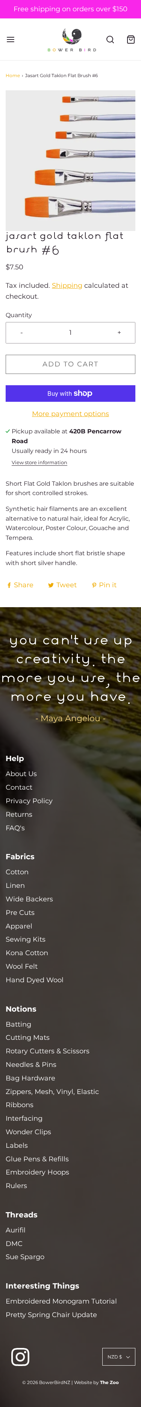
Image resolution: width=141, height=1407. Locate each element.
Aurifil (16, 1230)
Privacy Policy (29, 801)
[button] (70, 160)
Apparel (19, 926)
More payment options (70, 414)
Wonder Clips (28, 1132)
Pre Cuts (20, 913)
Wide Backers (29, 899)
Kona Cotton (27, 953)
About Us (21, 774)
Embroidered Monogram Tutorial (61, 1301)
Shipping (67, 285)
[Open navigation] (10, 39)
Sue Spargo (25, 1257)
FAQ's (15, 828)
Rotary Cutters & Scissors (47, 1051)
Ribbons (19, 1105)
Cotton (17, 872)
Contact (19, 787)
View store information (39, 462)
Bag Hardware (30, 1078)
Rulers (16, 1186)
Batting (18, 1024)
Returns (19, 814)
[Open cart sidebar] (130, 39)
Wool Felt (22, 966)
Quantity (19, 315)
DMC (14, 1244)
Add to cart (70, 364)
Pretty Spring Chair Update (51, 1315)
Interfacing (24, 1118)
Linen (15, 885)
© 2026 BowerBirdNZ (46, 1382)
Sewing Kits (25, 939)
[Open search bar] (110, 39)
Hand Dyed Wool (35, 980)
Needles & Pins (31, 1065)
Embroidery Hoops (37, 1172)
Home (13, 75)
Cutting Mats (28, 1037)
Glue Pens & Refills (37, 1159)
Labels (17, 1145)
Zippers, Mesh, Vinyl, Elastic (52, 1092)
